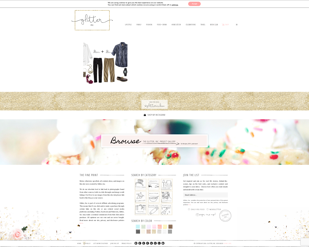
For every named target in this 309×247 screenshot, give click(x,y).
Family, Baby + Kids (153, 209)
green (143, 227)
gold (154, 231)
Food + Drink (154, 197)
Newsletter (215, 209)
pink (154, 227)
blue (138, 227)
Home (79, 243)
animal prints (170, 227)
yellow (165, 227)
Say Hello (87, 243)
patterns (170, 231)
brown (148, 231)
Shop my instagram (156, 114)
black (138, 231)
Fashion (141, 197)
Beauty (154, 185)
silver (159, 231)
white (164, 231)
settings (175, 5)
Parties (166, 209)
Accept (194, 4)
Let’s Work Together (100, 243)
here (81, 223)
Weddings (141, 185)
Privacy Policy (127, 243)
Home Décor (167, 185)
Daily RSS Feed (198, 209)
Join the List (114, 243)
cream (143, 231)
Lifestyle (167, 197)
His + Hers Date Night (105, 63)
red (160, 227)
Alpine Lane (227, 243)
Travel (141, 209)
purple (149, 227)
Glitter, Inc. (92, 17)
